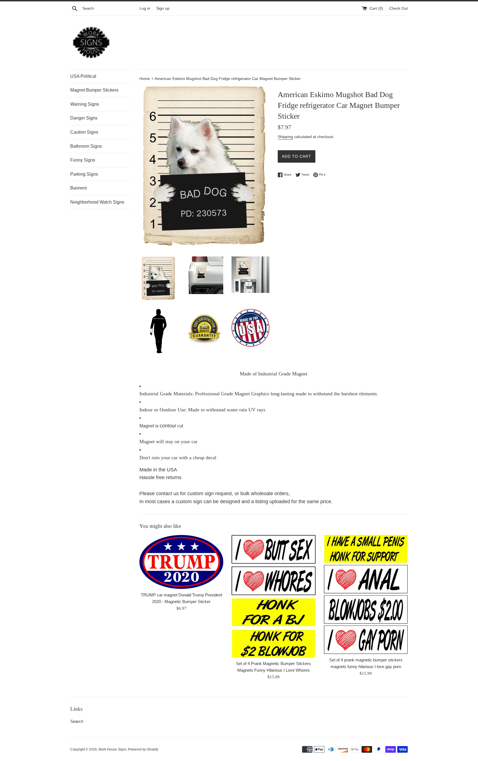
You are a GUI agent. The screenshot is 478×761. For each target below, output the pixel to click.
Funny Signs (82, 160)
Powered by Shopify (143, 749)
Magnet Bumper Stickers (94, 90)
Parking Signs (84, 174)
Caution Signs (84, 132)
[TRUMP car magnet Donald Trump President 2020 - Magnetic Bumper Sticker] (181, 562)
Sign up (163, 8)
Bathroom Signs (86, 146)
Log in (144, 8)
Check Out (398, 8)
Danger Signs (83, 118)
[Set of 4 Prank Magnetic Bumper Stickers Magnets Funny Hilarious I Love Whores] (273, 596)
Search (76, 721)
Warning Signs (84, 104)
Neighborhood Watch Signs (97, 202)
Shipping (285, 136)
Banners (78, 188)
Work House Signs (112, 749)
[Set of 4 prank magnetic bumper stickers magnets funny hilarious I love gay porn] (366, 594)
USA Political (83, 76)
